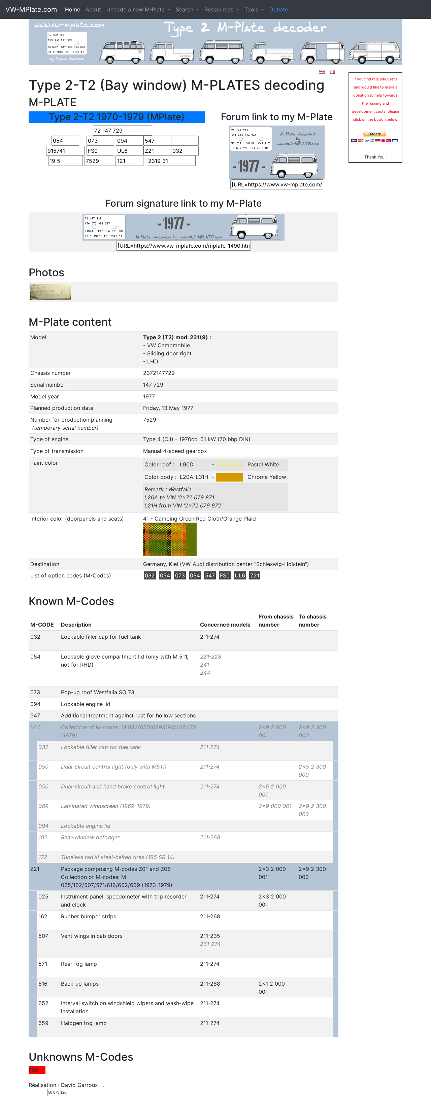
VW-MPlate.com (31, 9)
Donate (278, 9)
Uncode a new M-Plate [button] (136, 9)
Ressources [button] (219, 9)
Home (72, 9)
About (93, 9)
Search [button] (185, 9)
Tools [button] (252, 9)
